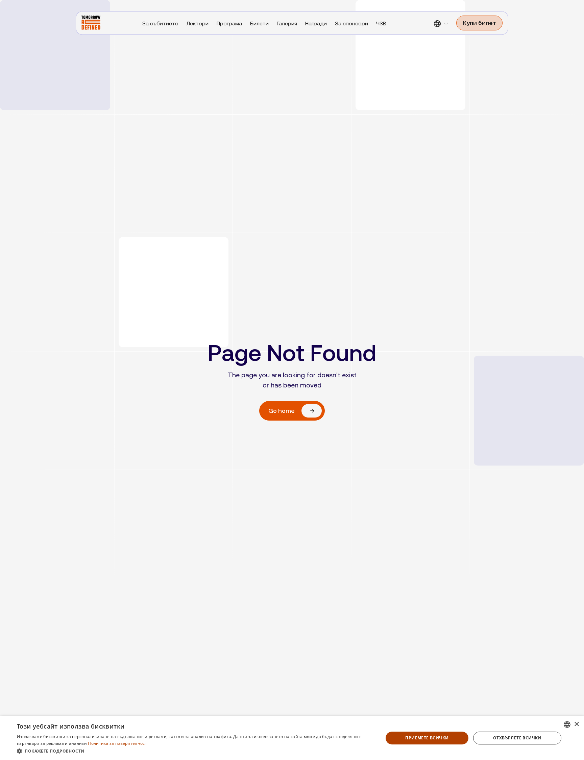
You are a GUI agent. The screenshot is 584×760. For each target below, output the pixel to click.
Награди (316, 23)
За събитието (160, 23)
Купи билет (479, 22)
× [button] (576, 724)
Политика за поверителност (117, 743)
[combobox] (567, 724)
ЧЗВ (381, 23)
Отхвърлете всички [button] (517, 738)
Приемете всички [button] (426, 738)
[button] (441, 29)
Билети (259, 23)
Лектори (198, 23)
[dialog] (292, 738)
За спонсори (351, 23)
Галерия (287, 23)
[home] (90, 23)
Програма (229, 23)
